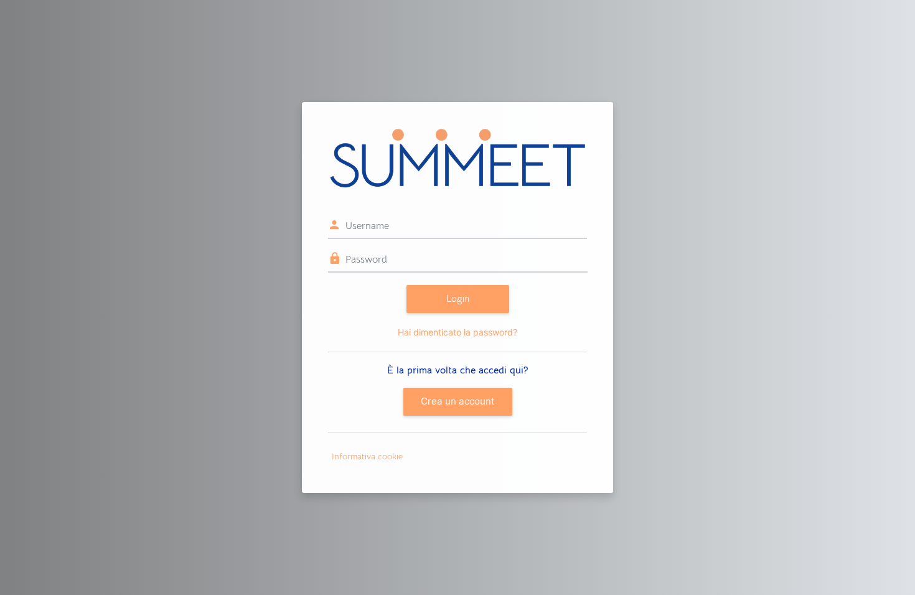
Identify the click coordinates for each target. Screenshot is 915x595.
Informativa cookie (367, 456)
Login (457, 298)
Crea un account (458, 401)
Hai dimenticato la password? (457, 332)
